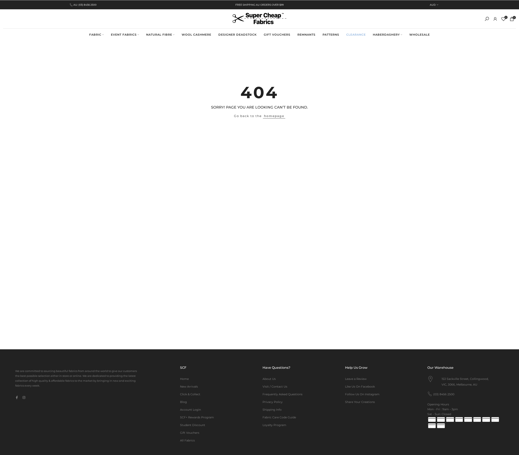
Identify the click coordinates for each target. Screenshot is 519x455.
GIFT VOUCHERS (277, 34)
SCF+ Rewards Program (197, 417)
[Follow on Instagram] (24, 397)
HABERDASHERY (386, 34)
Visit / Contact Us (275, 386)
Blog (183, 402)
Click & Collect (190, 394)
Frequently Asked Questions (282, 394)
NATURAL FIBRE (159, 34)
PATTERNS (331, 34)
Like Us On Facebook (360, 386)
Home (184, 379)
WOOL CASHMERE (196, 34)
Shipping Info (272, 409)
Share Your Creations (360, 402)
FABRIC (95, 34)
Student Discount (192, 425)
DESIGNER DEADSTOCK (237, 34)
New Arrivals (189, 386)
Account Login (190, 409)
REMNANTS (306, 34)
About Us (269, 379)
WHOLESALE (419, 34)
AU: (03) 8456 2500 (85, 4)
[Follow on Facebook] (16, 397)
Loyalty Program (274, 425)
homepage (274, 116)
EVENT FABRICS (124, 34)
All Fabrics (187, 440)
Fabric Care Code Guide (279, 417)
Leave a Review (356, 379)
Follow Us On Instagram (362, 394)
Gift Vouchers (189, 433)
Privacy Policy (273, 402)
